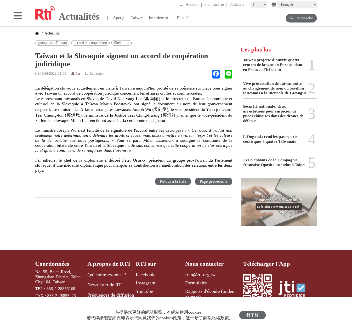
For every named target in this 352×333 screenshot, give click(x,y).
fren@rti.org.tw (200, 274)
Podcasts (238, 4)
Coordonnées (52, 263)
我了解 (252, 315)
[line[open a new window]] (228, 74)
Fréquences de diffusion (110, 295)
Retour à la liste (173, 181)
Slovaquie (121, 43)
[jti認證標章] (295, 290)
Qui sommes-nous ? (106, 274)
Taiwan (137, 17)
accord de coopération (90, 43)
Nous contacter (204, 263)
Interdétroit (158, 17)
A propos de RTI (108, 263)
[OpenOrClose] (18, 16)
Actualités (52, 33)
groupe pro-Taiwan (52, 43)
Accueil (194, 4)
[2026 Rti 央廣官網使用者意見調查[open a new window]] (279, 205)
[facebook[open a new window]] (216, 74)
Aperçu (119, 17)
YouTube (144, 291)
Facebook (145, 274)
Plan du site (215, 4)
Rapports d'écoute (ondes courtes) (209, 293)
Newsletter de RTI (105, 284)
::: (181, 4)
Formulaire (196, 282)
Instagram (145, 282)
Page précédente (213, 181)
